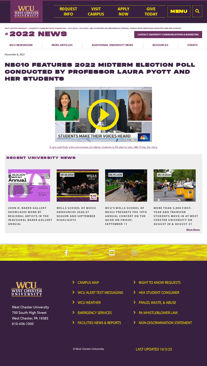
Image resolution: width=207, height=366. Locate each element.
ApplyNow (124, 11)
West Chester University (16, 28)
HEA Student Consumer (159, 292)
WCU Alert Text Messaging (100, 292)
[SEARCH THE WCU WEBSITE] (197, 11)
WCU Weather (89, 302)
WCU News (72, 28)
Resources (160, 45)
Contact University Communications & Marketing (168, 34)
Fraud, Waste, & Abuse (157, 302)
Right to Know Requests (160, 282)
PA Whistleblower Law (158, 312)
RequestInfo (68, 11)
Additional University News (112, 45)
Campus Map (88, 282)
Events (192, 45)
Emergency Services (95, 312)
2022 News (83, 28)
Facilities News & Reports (99, 322)
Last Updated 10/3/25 (154, 349)
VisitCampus (96, 11)
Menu (178, 11)
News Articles (62, 45)
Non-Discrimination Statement (165, 322)
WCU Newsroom (21, 45)
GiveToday (151, 11)
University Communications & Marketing (47, 28)
